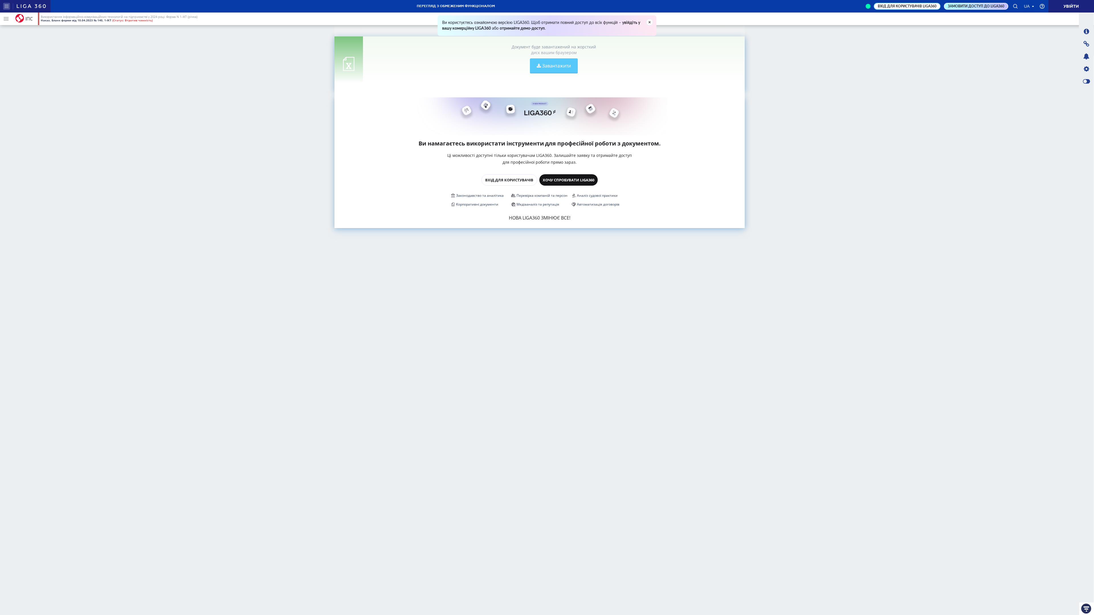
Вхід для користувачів (509, 180)
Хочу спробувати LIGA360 (568, 180)
